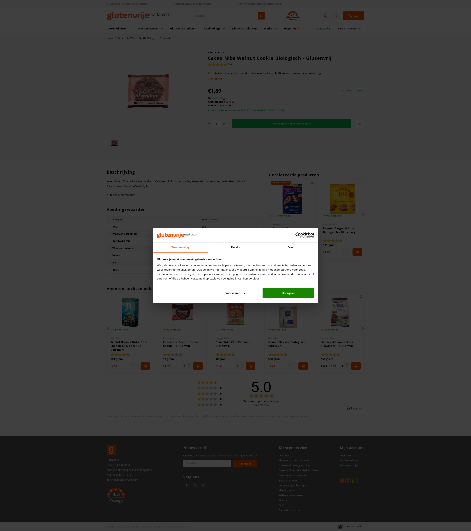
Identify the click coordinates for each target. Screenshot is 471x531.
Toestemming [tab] (180, 247)
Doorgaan (288, 293)
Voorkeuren (232, 293)
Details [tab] (235, 247)
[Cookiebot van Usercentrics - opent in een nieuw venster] (298, 235)
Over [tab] (291, 247)
